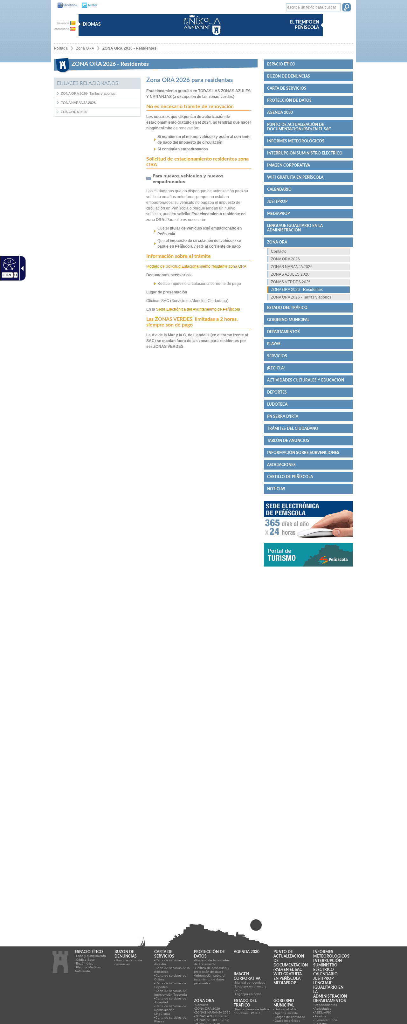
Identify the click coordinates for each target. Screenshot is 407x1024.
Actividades (322, 1008)
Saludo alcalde (286, 1009)
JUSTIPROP (277, 201)
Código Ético (85, 959)
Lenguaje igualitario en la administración (295, 228)
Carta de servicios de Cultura (170, 977)
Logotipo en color (248, 994)
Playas (273, 344)
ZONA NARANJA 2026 (78, 103)
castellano (62, 29)
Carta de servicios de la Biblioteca (172, 969)
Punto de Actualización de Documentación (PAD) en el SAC (299, 127)
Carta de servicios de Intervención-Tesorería (170, 992)
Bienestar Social (326, 1020)
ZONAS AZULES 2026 (290, 274)
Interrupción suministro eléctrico (304, 153)
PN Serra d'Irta (282, 416)
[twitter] (88, 5)
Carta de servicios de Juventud (170, 1000)
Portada (61, 48)
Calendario (279, 189)
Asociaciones (281, 465)
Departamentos (283, 332)
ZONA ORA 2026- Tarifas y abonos (88, 93)
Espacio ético (281, 64)
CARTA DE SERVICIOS (286, 88)
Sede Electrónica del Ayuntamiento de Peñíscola (198, 309)
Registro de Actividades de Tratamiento (212, 962)
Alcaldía (320, 1016)
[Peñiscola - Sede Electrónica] (308, 541)
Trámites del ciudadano (292, 428)
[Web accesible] (8, 263)
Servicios (277, 356)
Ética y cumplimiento (91, 956)
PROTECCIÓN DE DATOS (289, 100)
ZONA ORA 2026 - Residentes (129, 48)
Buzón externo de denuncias (128, 962)
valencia (63, 23)
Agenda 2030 (280, 112)
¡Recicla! (276, 368)
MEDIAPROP (278, 214)
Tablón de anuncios (288, 441)
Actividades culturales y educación (305, 380)
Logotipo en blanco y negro (250, 988)
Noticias (276, 489)
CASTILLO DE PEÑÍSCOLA (290, 477)
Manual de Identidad (250, 982)
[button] (346, 8)
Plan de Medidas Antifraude (88, 969)
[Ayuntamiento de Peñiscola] (201, 35)
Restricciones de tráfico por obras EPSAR (251, 1011)
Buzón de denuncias (288, 76)
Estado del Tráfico (287, 308)
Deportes (277, 392)
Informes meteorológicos (295, 141)
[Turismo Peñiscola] (308, 569)
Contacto (278, 251)
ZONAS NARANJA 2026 (292, 267)
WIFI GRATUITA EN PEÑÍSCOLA (295, 177)
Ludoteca (277, 404)
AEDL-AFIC (322, 1012)
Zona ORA (85, 48)
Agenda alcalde (286, 1013)
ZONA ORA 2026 (74, 112)
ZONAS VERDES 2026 (291, 282)
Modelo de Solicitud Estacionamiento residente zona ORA (196, 266)
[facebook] (66, 5)
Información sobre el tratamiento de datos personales (209, 979)
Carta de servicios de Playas (170, 1019)
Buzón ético (84, 963)
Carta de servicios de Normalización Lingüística (170, 1009)
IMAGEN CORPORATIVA (288, 165)
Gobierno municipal (288, 320)
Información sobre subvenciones (303, 453)
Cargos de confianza (290, 1017)
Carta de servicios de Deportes (170, 985)
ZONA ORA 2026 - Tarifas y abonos (301, 297)
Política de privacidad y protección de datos (211, 969)
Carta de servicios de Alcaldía (170, 962)
